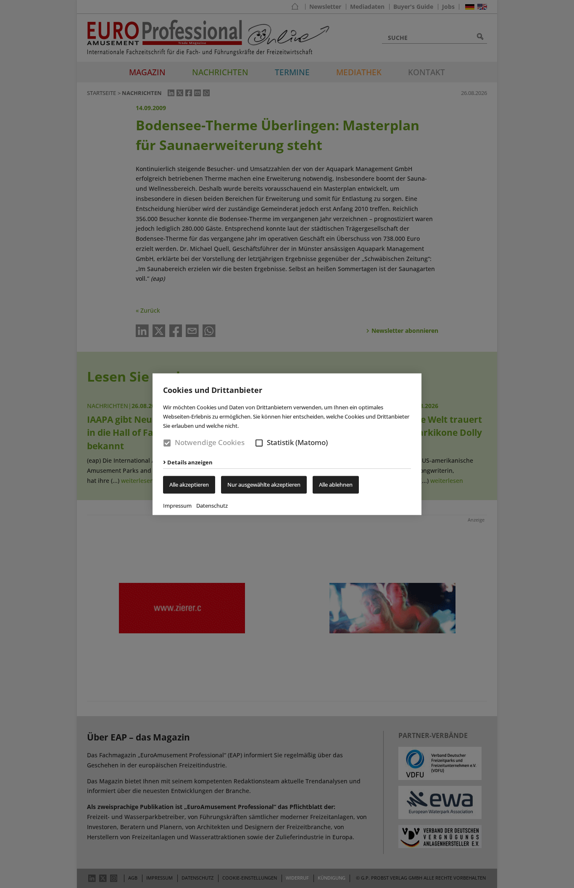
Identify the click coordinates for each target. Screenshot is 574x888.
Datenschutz (212, 505)
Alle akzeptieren (189, 484)
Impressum (177, 505)
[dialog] (287, 444)
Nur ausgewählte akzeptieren (263, 484)
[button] (259, 443)
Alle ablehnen (336, 484)
